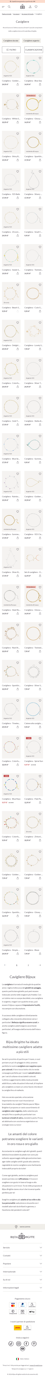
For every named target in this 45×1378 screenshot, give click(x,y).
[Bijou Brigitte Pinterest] (34, 1343)
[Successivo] (40, 965)
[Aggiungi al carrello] (18, 84)
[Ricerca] (9, 7)
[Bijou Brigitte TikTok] (11, 1343)
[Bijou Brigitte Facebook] (26, 1343)
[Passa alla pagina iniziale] (22, 6)
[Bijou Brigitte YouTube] (22, 1348)
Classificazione (33, 50)
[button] (30, 7)
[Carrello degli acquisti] (42, 7)
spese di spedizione (36, 1365)
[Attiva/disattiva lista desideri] (18, 58)
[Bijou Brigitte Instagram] (19, 1343)
